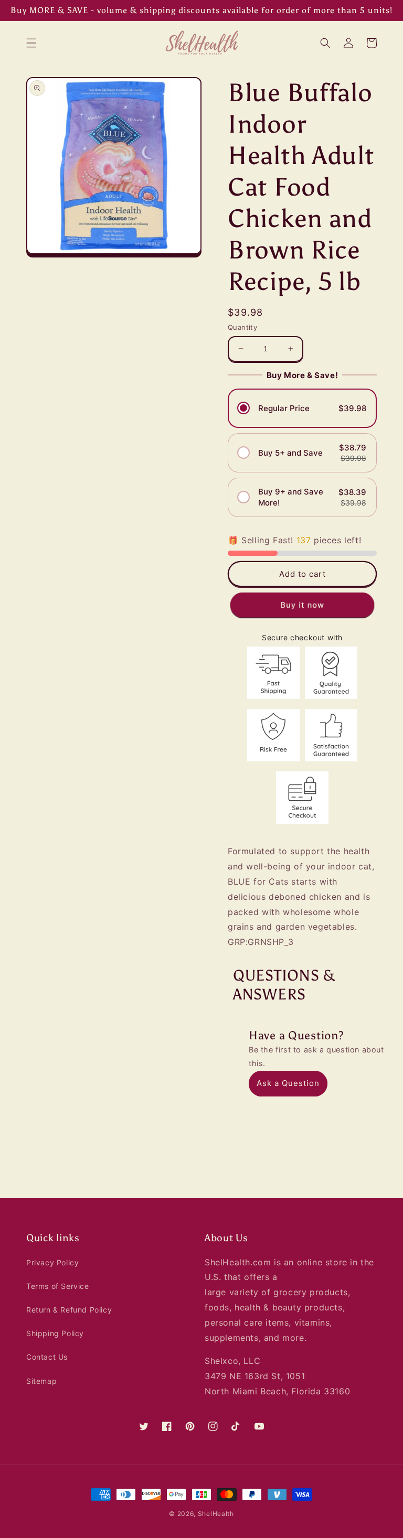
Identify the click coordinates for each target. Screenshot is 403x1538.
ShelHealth (216, 1514)
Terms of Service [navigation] (57, 1286)
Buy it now (302, 604)
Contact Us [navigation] (47, 1356)
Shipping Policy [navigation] (55, 1333)
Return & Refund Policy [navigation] (69, 1309)
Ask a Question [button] (288, 1083)
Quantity (242, 327)
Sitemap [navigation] (41, 1380)
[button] (31, 43)
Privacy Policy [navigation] (52, 1262)
